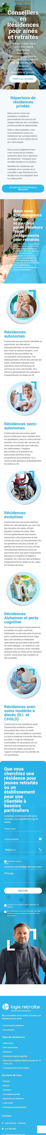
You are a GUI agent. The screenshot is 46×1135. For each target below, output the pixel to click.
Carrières (7, 1090)
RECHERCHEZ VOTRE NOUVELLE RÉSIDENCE (23, 189)
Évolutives (7, 1052)
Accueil (6, 1081)
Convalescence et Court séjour (16, 1068)
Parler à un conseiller (23, 79)
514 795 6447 (10, 1129)
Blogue (6, 1086)
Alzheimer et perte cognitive (15, 1056)
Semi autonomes (10, 1047)
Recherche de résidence (13, 1099)
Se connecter (8, 1030)
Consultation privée (11, 1094)
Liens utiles (8, 1103)
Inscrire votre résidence (13, 1026)
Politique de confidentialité (14, 1107)
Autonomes (8, 1043)
